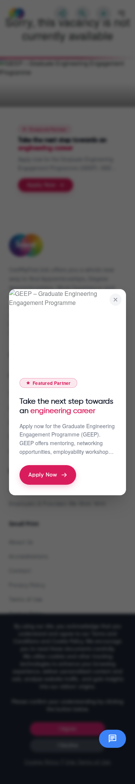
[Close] (116, 300)
